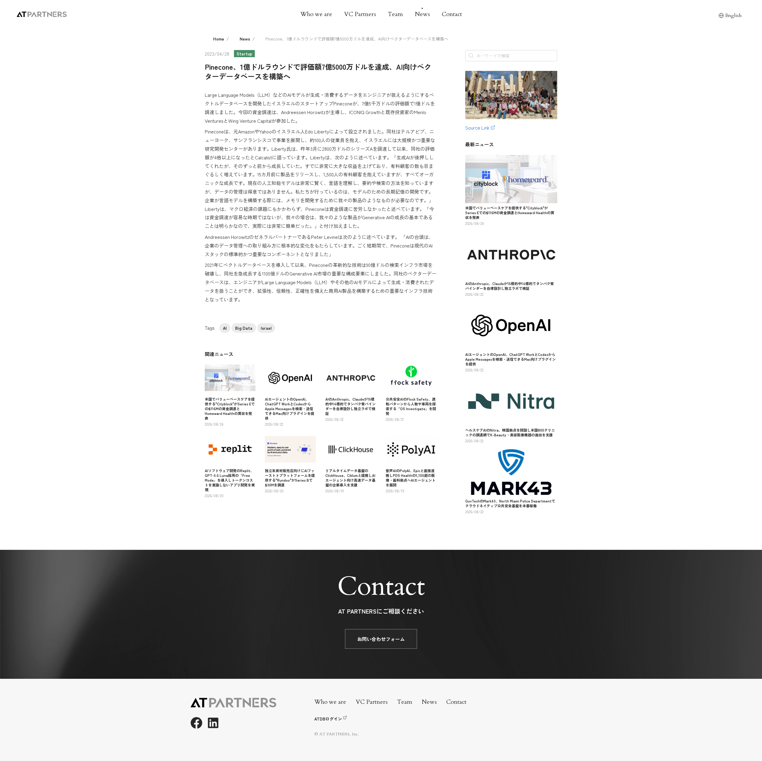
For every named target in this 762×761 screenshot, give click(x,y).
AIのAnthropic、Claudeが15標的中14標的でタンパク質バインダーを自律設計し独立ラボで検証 (350, 406)
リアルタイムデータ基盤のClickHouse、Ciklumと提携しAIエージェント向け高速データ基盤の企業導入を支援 (350, 477)
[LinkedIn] (213, 723)
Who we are (316, 14)
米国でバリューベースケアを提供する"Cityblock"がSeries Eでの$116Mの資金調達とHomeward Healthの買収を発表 (230, 408)
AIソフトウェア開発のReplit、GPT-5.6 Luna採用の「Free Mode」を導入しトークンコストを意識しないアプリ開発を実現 (230, 480)
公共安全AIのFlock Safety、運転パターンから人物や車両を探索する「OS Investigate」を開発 (411, 406)
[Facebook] (196, 723)
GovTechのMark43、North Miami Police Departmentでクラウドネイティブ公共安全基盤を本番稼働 (510, 503)
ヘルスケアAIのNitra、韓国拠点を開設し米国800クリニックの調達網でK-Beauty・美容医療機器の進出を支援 (510, 432)
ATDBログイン (328, 719)
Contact (452, 14)
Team (395, 14)
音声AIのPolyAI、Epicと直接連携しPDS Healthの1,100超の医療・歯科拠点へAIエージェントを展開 (410, 477)
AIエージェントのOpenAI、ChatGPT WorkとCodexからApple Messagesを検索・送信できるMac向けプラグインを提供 (289, 408)
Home (218, 39)
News (422, 14)
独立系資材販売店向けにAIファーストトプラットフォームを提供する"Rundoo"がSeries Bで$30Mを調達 (290, 477)
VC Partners (360, 14)
